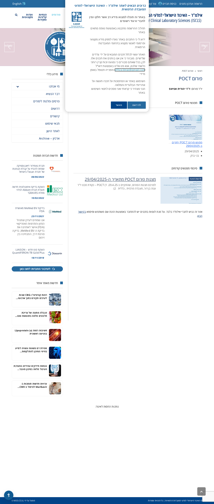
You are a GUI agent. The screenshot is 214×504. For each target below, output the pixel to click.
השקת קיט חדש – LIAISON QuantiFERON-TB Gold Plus (28, 251)
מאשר (119, 105)
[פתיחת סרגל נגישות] (8, 495)
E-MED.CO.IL (18, 500)
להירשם (136, 105)
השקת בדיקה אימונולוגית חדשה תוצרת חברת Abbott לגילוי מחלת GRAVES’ (28, 189)
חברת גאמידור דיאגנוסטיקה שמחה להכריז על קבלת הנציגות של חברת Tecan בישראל (28, 168)
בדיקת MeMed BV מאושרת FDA (29, 209)
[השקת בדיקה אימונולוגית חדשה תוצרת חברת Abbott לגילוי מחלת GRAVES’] (55, 190)
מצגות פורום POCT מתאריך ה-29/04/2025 (120, 179)
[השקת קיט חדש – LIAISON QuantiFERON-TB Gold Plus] (55, 253)
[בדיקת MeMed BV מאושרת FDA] (55, 212)
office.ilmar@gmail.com (130, 70)
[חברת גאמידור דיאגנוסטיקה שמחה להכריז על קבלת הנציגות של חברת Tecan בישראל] (55, 169)
